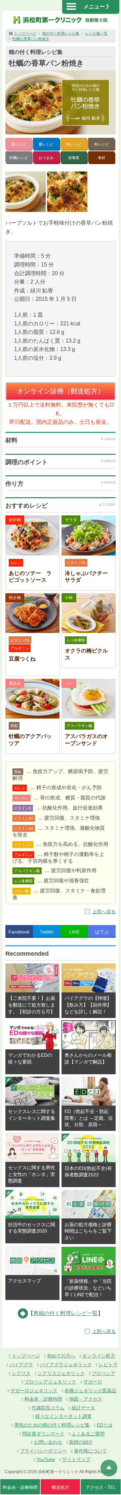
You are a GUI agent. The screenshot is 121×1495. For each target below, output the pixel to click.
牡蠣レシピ (18, 158)
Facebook (19, 931)
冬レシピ (101, 144)
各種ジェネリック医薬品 (90, 1390)
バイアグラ (21, 1364)
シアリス (21, 1373)
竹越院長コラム (48, 1407)
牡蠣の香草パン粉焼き (30, 39)
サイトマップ (76, 1459)
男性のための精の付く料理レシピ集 (52, 1425)
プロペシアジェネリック (50, 1382)
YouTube (45, 1459)
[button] (25, 191)
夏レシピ (46, 144)
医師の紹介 (81, 1442)
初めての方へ (61, 1356)
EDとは (105, 1425)
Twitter (47, 931)
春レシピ (18, 144)
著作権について (90, 1451)
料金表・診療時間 (43, 1399)
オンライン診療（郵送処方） (60, 391)
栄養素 (73, 158)
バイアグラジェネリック (66, 1364)
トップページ (25, 33)
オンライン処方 (98, 1356)
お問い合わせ (48, 1442)
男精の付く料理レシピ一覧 (65, 1313)
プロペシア (103, 1373)
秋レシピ (73, 144)
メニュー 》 (97, 6)
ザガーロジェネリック (33, 1390)
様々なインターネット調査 (63, 1416)
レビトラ (108, 1364)
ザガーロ (92, 1382)
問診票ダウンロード (43, 1433)
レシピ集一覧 (96, 33)
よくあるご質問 (88, 1433)
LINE (74, 931)
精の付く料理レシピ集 (60, 33)
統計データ (83, 1407)
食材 (101, 158)
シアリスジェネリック (61, 1373)
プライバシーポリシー (43, 1451)
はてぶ (102, 931)
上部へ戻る (104, 911)
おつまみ (46, 158)
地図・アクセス (85, 1399)
